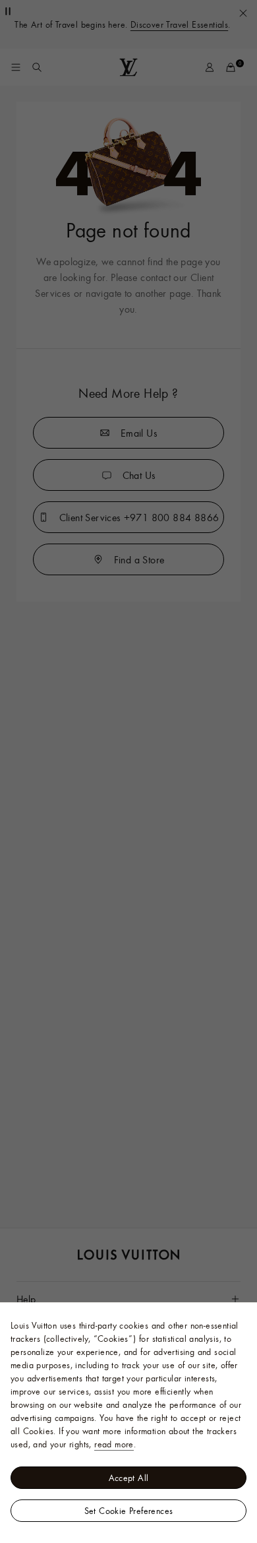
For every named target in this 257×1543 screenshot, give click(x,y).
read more (114, 1444)
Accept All (129, 1478)
